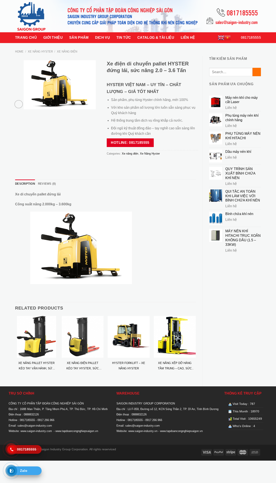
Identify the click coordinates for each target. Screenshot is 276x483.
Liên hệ (188, 37)
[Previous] (15, 347)
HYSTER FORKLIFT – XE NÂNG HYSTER (128, 365)
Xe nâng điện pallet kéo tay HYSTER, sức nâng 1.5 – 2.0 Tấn (82, 366)
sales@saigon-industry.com (34, 425)
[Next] (196, 347)
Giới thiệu (53, 37)
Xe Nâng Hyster (40, 51)
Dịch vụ (102, 37)
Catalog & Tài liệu (155, 37)
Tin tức (123, 37)
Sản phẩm (79, 37)
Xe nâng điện (67, 51)
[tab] (25, 184)
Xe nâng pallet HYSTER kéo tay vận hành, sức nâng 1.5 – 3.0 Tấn (36, 366)
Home (19, 51)
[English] (221, 37)
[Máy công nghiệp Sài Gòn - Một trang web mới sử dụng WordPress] (36, 16)
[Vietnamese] (227, 37)
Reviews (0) (47, 183)
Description (25, 183)
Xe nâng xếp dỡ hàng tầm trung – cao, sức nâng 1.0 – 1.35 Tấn (175, 366)
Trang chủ (26, 37)
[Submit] (256, 72)
